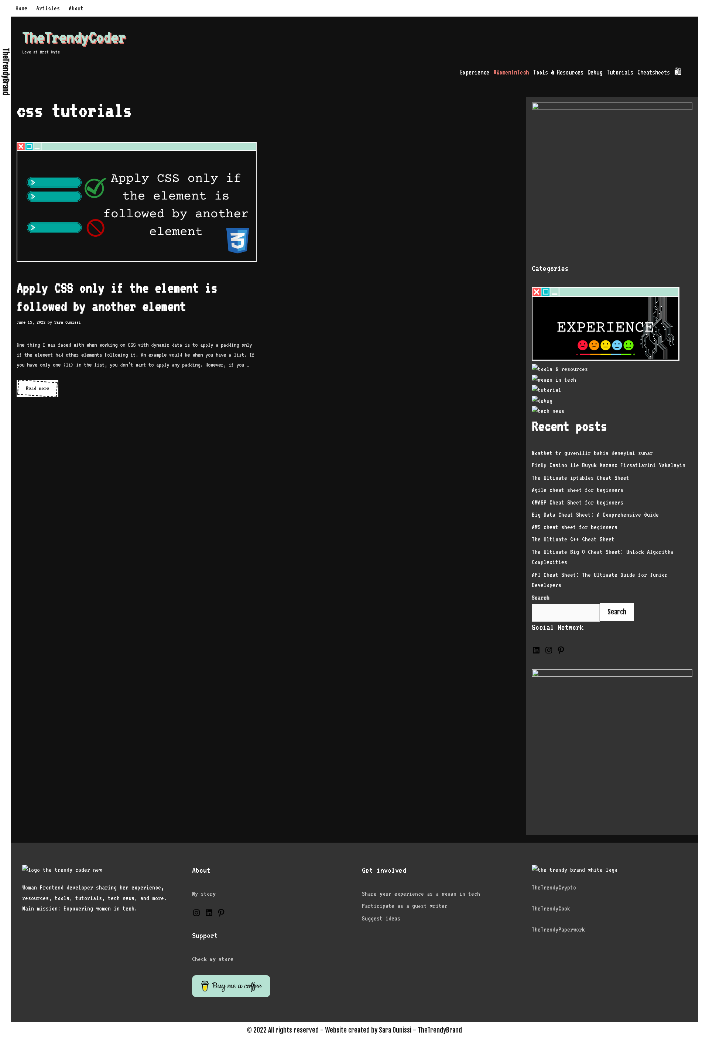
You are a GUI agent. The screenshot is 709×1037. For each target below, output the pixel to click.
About (76, 8)
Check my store (212, 959)
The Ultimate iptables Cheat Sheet (580, 477)
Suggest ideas (381, 918)
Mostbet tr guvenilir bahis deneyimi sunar (592, 453)
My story (204, 893)
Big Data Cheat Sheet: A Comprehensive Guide (595, 514)
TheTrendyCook (551, 908)
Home (21, 8)
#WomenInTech (511, 72)
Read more (39, 391)
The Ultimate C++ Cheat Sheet (573, 539)
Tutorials (620, 72)
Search (616, 612)
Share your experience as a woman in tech (421, 893)
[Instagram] (548, 652)
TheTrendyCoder (74, 37)
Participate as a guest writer (405, 905)
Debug (595, 72)
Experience (474, 72)
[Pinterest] (560, 652)
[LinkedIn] (536, 652)
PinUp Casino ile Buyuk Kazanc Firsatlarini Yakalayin (608, 465)
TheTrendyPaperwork (558, 929)
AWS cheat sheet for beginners (574, 527)
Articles (48, 8)
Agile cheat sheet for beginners (577, 489)
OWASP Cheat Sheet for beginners (577, 502)
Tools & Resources (558, 72)
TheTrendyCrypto (554, 887)
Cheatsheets (653, 72)
